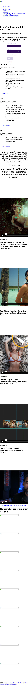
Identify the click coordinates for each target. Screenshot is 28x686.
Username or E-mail (11, 43)
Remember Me (12, 54)
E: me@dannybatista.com (11, 15)
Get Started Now (6, 125)
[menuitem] (15, 6)
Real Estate (6, 6)
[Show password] (19, 51)
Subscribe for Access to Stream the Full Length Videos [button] (14, 505)
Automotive (7, 9)
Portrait (6, 10)
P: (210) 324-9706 (7, 14)
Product (5, 12)
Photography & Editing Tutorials (14, 13)
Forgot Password (9, 61)
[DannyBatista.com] (14, 2)
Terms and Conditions (18, 682)
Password (9, 49)
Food (4, 8)
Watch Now (5, 93)
